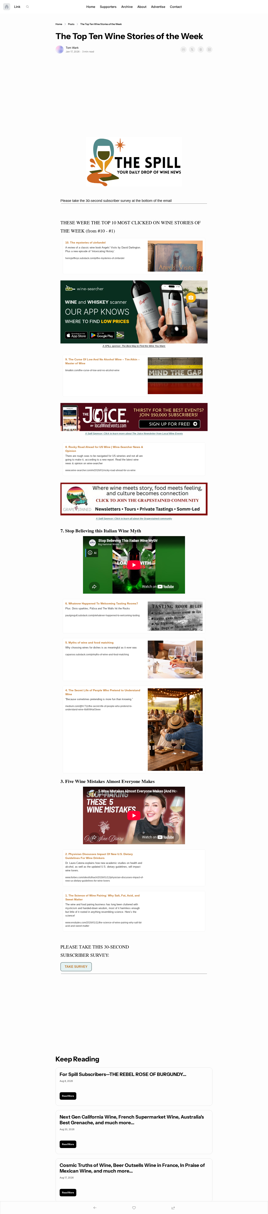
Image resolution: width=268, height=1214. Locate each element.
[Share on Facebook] (183, 49)
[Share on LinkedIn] (209, 49)
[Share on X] (192, 49)
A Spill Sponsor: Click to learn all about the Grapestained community (134, 518)
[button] (68, 1096)
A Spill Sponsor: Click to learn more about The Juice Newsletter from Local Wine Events (134, 433)
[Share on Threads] (201, 49)
